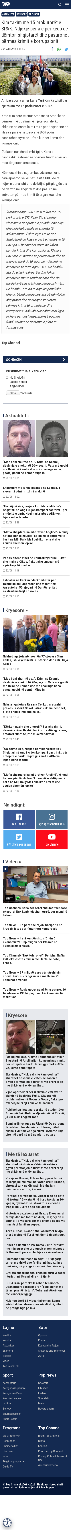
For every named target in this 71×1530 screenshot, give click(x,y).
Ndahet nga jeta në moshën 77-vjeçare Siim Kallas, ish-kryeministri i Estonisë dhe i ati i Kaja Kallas (35, 662)
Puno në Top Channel (50, 1451)
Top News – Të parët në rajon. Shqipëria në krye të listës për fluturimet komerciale (32, 926)
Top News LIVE (11, 1366)
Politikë (7, 1335)
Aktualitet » (17, 415)
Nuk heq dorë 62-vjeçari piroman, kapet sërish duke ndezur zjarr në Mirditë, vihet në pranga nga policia (34, 1304)
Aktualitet (8, 14)
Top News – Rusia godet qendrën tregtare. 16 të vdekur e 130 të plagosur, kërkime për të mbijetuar (34, 993)
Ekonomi (8, 1350)
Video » (13, 861)
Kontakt (42, 1446)
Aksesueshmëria (48, 1465)
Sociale (7, 1355)
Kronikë (7, 1340)
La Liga (7, 1403)
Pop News (47, 1375)
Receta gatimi (46, 1408)
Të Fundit (34, 14)
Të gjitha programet (14, 1461)
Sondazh (14, 360)
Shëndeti (43, 1398)
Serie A (7, 1408)
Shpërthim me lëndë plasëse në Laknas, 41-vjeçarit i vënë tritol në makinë (33, 492)
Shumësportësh (12, 1413)
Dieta (41, 1403)
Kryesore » (16, 610)
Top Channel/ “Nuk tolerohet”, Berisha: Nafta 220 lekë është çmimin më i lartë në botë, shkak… (34, 959)
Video (6, 1360)
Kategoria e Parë (12, 1393)
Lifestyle (43, 1388)
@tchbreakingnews (19, 844)
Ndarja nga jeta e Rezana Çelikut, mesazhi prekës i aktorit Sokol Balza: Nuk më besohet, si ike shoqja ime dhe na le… (34, 711)
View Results (26, 393)
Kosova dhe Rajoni (48, 1345)
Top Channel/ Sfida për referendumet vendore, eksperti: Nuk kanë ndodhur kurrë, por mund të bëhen (35, 911)
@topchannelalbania (52, 824)
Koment (42, 1340)
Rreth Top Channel (49, 1435)
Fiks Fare (8, 1451)
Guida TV (8, 1466)
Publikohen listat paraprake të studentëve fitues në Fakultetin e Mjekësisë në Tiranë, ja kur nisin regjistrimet (35, 1113)
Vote (13, 392)
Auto (41, 1355)
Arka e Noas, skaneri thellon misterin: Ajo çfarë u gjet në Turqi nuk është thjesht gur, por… (35, 1234)
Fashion (42, 1393)
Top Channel (19, 824)
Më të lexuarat (23, 1154)
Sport (8, 1375)
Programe (12, 1428)
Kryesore (22, 14)
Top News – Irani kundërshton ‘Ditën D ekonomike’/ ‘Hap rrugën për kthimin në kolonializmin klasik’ (30, 942)
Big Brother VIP (11, 1435)
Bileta (41, 1440)
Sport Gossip (10, 1418)
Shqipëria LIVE (11, 1446)
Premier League (12, 1398)
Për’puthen (9, 1440)
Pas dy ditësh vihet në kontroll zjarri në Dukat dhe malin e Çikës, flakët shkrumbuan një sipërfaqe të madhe (34, 564)
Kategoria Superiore (14, 1388)
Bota (42, 1327)
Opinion (42, 1335)
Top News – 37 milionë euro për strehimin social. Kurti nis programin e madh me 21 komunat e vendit (31, 976)
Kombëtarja (9, 1382)
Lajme (8, 1327)
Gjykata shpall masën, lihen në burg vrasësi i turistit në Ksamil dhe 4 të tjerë (35, 1274)
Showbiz (43, 1382)
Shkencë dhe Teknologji (51, 1350)
